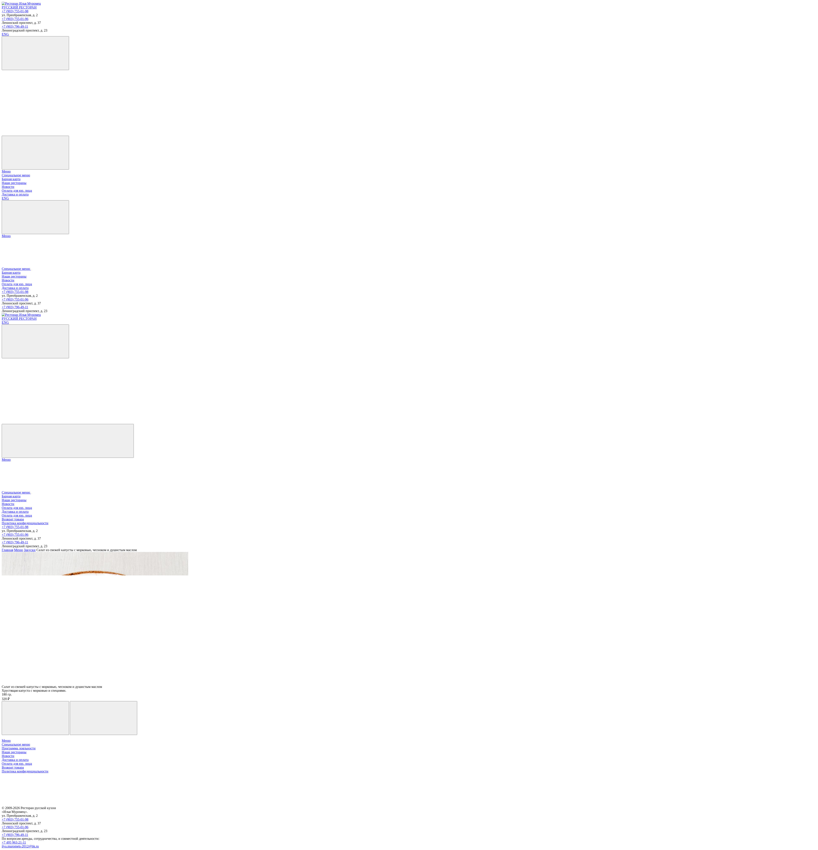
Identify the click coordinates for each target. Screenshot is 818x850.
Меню (6, 171)
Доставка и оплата (15, 194)
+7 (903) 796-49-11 (15, 26)
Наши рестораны (14, 183)
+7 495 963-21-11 (14, 842)
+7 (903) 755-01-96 (15, 19)
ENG (5, 34)
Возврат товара (13, 519)
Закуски (30, 550)
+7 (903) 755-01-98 (15, 11)
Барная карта (11, 179)
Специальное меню (16, 175)
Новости (8, 187)
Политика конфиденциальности (25, 523)
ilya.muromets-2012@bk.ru (20, 846)
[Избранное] (34, 101)
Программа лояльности (19, 748)
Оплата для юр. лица (17, 190)
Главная (7, 550)
